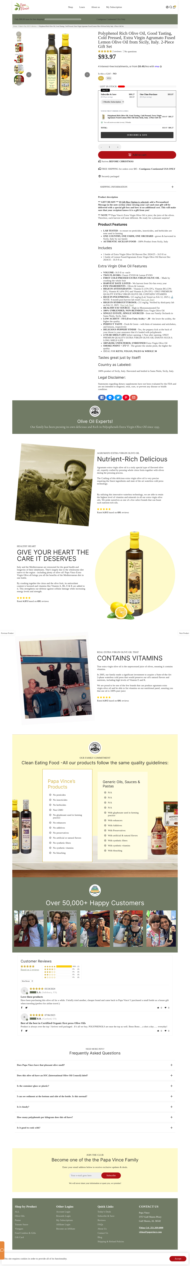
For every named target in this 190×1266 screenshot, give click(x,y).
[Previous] (18, 34)
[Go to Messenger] (110, 397)
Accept (178, 1258)
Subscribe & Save (106, 1216)
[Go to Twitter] (118, 397)
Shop (70, 7)
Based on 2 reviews (30, 969)
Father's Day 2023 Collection (28, 26)
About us (95, 7)
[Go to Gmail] (134, 397)
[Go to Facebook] (102, 397)
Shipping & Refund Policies (111, 1241)
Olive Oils (20, 1216)
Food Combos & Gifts (25, 1233)
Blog (100, 1237)
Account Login (63, 1211)
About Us (102, 1228)
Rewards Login (63, 1216)
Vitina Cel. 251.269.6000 (151, 1227)
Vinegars (19, 1228)
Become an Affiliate (65, 1228)
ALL (17, 1211)
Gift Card (19, 1237)
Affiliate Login (63, 1224)
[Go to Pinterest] (126, 397)
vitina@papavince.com (150, 1232)
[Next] (18, 83)
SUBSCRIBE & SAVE (137, 135)
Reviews (102, 1220)
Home (15, 26)
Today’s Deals (104, 1211)
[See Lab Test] (147, 299)
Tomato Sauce (21, 1224)
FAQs (100, 1224)
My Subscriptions (64, 1220)
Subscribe (111, 1175)
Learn (82, 7)
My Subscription (114, 7)
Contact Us (103, 1233)
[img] (37, 988)
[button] (105, 51)
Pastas (18, 1220)
